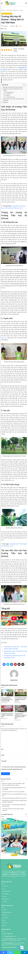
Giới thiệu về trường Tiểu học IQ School (13, 87)
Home (3, 10)
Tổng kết (5, 102)
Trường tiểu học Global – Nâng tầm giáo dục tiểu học (21, 699)
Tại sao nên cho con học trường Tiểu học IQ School (13, 99)
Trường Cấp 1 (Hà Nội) (17, 10)
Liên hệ (4, 925)
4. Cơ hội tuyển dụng (10, 97)
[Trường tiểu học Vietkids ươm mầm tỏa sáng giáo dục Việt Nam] (21, 708)
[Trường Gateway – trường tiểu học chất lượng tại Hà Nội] (7, 692)
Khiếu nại (5, 922)
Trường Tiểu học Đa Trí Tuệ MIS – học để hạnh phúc (7, 715)
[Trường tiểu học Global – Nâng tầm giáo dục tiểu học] (21, 692)
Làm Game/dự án (7, 891)
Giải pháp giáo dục (7, 912)
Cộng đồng (5, 893)
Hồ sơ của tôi (6, 899)
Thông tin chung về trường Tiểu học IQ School (13, 89)
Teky (2, 636)
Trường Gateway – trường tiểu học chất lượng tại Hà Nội (6, 699)
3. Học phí (8, 95)
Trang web (3, 761)
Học (4, 888)
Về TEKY (5, 909)
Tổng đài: (5, 933)
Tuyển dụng (5, 917)
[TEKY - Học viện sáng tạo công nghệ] (10, 3)
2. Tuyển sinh (8, 93)
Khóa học (5, 915)
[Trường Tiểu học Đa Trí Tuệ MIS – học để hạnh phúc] (7, 708)
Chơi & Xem (5, 886)
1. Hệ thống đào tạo (9, 92)
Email (3, 755)
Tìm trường (8, 10)
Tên (2, 749)
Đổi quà (4, 896)
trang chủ (4, 337)
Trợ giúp (5, 901)
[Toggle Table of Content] (23, 85)
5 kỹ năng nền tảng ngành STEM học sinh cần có (14, 798)
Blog (4, 920)
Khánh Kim (5, 26)
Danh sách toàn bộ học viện (9, 947)
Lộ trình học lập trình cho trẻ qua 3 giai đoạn (13, 791)
